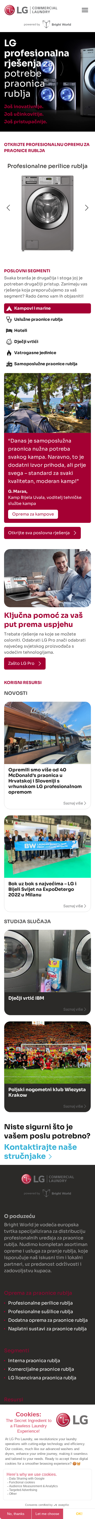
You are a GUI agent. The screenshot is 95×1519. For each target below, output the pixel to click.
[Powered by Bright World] (47, 24)
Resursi (13, 1399)
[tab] (47, 308)
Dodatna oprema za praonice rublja (48, 1320)
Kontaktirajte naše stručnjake (40, 1151)
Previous (8, 208)
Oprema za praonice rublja (38, 1293)
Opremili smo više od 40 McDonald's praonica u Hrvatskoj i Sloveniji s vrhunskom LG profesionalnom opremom (45, 781)
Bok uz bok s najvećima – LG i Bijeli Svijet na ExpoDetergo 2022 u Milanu (42, 889)
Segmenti (16, 1351)
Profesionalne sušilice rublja (40, 1311)
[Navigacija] (85, 10)
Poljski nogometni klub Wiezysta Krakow (47, 1092)
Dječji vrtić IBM (26, 998)
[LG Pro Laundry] (31, 10)
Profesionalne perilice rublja (47, 166)
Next (86, 208)
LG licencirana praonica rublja (42, 1378)
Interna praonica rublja (34, 1360)
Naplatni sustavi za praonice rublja (47, 1329)
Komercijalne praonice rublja (41, 1369)
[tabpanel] (47, 448)
